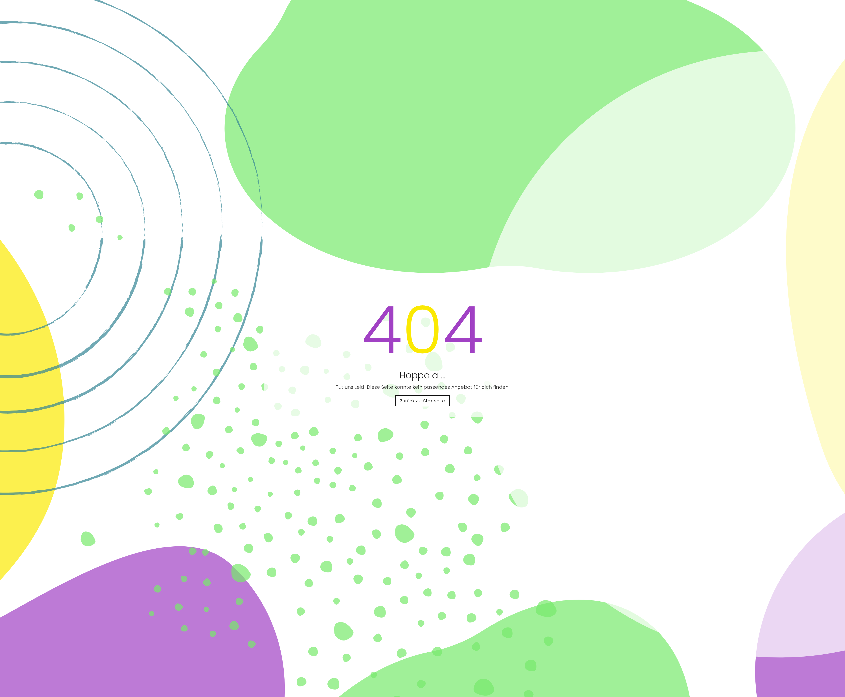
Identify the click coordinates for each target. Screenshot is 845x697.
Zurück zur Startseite (422, 401)
